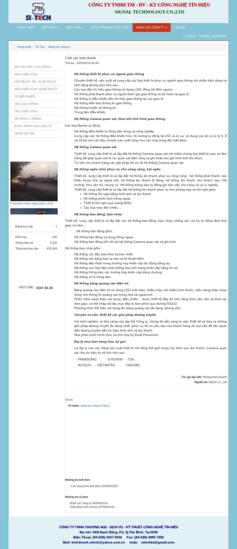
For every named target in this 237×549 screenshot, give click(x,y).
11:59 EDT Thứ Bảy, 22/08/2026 (204, 36)
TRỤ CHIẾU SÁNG (26, 111)
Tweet (68, 399)
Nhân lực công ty (80, 503)
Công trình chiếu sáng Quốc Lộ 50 (31, 201)
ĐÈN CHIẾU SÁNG (26, 74)
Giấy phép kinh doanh (83, 507)
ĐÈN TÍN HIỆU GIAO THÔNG (33, 67)
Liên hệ (179, 27)
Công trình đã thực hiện (110, 27)
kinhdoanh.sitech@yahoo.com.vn (98, 542)
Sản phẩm (73, 27)
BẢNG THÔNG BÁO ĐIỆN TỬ (33, 126)
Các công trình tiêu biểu (86, 486)
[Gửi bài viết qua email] (210, 62)
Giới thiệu (49, 27)
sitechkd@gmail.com (157, 542)
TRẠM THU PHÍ (24, 133)
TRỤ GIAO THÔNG (27, 104)
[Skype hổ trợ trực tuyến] (23, 275)
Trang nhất (25, 27)
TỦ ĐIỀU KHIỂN (25, 96)
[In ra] (217, 62)
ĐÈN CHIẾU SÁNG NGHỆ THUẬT (36, 89)
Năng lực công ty (150, 27)
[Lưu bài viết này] (224, 62)
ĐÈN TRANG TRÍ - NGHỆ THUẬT (35, 81)
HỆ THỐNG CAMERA (28, 118)
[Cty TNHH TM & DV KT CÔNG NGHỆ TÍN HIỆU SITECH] (38, 11)
